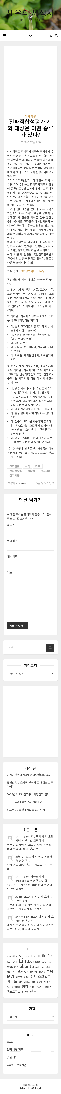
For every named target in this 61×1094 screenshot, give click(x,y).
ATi (21, 956)
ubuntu (26, 966)
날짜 (20, 972)
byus (33, 956)
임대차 (27, 982)
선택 (33, 976)
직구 (37, 466)
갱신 (9, 971)
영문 (20, 982)
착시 (8, 987)
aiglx (9, 956)
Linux (25, 960)
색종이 (26, 977)
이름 (10, 525)
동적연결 (33, 972)
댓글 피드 (12, 1057)
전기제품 (14, 475)
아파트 (12, 981)
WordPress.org (16, 1065)
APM (14, 956)
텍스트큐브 (13, 991)
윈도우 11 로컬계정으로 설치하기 (26, 810)
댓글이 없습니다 (44, 483)
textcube (12, 967)
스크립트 (44, 976)
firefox (47, 956)
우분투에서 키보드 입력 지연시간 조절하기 (34, 838)
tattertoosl (46, 962)
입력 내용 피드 (15, 1049)
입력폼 (39, 982)
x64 (48, 967)
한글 (33, 991)
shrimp (20, 483)
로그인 (10, 1042)
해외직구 (30, 116)
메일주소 (41, 972)
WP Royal (36, 1088)
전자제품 (45, 471)
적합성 (31, 471)
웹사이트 (12, 556)
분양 (10, 976)
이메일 (12, 541)
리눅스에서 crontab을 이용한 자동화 (31, 878)
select (36, 961)
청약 (25, 986)
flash (9, 962)
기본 (14, 972)
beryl (27, 956)
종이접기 (47, 982)
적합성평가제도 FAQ (32, 271)
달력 (26, 971)
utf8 (42, 967)
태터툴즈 (48, 987)
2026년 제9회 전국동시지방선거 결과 (28, 794)
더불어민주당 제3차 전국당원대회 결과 (29, 775)
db (39, 956)
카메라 (32, 987)
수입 (27, 466)
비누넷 (19, 977)
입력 (33, 982)
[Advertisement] (30, 82)
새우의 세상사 (30, 12)
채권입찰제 (16, 987)
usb (37, 967)
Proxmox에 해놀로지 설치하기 (25, 802)
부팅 (50, 971)
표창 (26, 992)
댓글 (9, 572)
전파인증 (14, 466)
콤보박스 (39, 987)
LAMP (15, 962)
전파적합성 (15, 471)
